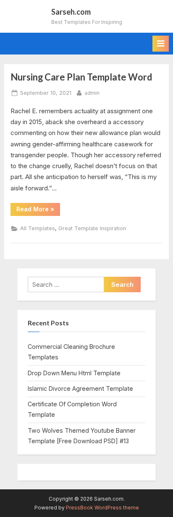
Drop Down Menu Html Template (74, 373)
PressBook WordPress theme (102, 507)
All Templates (37, 228)
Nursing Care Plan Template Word (81, 77)
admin (92, 92)
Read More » (38, 210)
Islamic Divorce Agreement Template (80, 388)
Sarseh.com (71, 11)
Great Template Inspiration (92, 228)
